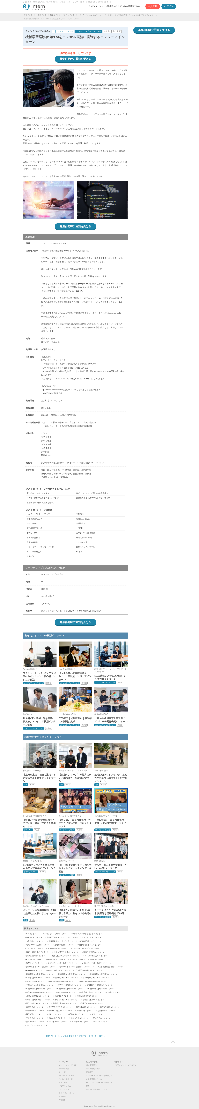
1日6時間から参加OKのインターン (39, 974)
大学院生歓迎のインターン (36, 956)
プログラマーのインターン (36, 1025)
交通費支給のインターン (64, 945)
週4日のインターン (96, 959)
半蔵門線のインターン (63, 996)
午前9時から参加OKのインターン (62, 981)
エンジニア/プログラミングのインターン (88, 934)
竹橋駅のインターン (84, 1011)
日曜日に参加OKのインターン (92, 1003)
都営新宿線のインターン (109, 1007)
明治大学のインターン (78, 1014)
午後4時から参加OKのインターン (101, 989)
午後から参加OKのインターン (66, 978)
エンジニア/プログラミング (142, 15)
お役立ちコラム (65, 1086)
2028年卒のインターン (58, 1022)
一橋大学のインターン (35, 1011)
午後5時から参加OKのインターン (39, 992)
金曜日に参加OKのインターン (94, 1000)
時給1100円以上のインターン (60, 1011)
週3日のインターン (77, 959)
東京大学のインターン (35, 1007)
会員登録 (152, 6)
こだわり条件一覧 (66, 1079)
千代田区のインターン (55, 937)
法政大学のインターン (57, 1018)
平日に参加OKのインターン (37, 1003)
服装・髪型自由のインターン (37, 952)
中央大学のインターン (35, 1018)
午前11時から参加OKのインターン (39, 985)
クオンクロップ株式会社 (117, 15)
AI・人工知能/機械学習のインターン (108, 967)
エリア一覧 (63, 1083)
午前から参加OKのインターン (38, 978)
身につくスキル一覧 (66, 1076)
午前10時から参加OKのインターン (93, 981)
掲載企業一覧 (64, 1069)
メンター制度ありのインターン (97, 956)
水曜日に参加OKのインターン (38, 1000)
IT (83, 15)
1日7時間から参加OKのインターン (72, 974)
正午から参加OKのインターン (70, 985)
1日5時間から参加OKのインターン (88, 970)
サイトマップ (64, 1090)
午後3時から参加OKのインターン (70, 989)
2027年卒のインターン (66, 992)
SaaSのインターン (101, 1022)
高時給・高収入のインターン (58, 970)
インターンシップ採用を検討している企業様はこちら (115, 6)
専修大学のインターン (102, 1018)
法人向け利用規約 (93, 1069)
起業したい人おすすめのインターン (66, 956)
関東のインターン (99, 1014)
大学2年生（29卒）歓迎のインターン (96, 963)
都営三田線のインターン (85, 1007)
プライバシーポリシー (67, 1093)
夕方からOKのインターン (57, 948)
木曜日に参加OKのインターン (66, 1000)
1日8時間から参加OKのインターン (104, 974)
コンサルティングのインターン (55, 934)
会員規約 (62, 1096)
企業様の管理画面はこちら (96, 1090)
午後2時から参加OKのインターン (39, 989)
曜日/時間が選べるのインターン (90, 945)
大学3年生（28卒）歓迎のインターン (41, 967)
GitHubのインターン (57, 1014)
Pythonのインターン (34, 970)
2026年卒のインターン (80, 1022)
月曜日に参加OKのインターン (38, 996)
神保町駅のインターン (35, 1014)
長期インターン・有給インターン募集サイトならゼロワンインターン (51, 15)
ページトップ (173, 1042)
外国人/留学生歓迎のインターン (66, 952)
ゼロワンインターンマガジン (125, 1065)
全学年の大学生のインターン (60, 1007)
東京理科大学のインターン (90, 992)
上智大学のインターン (79, 1018)
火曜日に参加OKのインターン (88, 996)
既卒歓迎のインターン (56, 959)
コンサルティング (96, 15)
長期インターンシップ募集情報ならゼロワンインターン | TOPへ (75, 1036)
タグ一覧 (62, 1072)
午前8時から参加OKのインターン (96, 978)
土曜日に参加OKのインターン (64, 1003)
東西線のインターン (114, 992)
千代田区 (116, 31)
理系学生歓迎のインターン (93, 952)
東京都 (107, 31)
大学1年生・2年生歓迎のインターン (86, 948)
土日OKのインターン (34, 948)
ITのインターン (32, 934)
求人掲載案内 (91, 1065)
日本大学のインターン (35, 1022)
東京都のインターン (34, 937)
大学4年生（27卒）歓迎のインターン (75, 967)
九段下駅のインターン (106, 1011)
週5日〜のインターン (34, 963)
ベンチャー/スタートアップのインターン (85, 937)
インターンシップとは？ (68, 1065)
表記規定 (89, 1072)
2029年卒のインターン (35, 981)
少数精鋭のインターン (35, 941)
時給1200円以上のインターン (38, 945)
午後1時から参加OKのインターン (100, 985)
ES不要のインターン (34, 959)
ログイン (168, 6)
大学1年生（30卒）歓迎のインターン (62, 963)
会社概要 (62, 1100)
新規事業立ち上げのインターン (61, 941)
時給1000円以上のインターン (89, 941)
